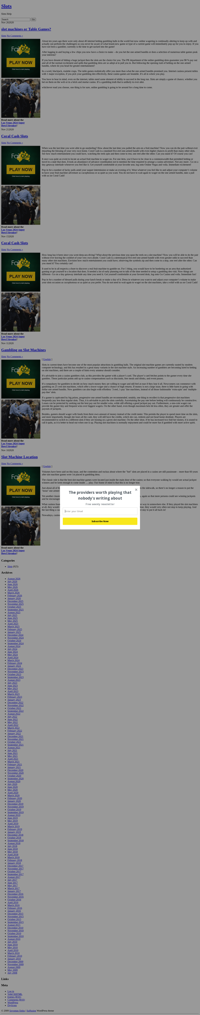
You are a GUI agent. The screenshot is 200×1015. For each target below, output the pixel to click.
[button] (100, 495)
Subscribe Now (100, 521)
